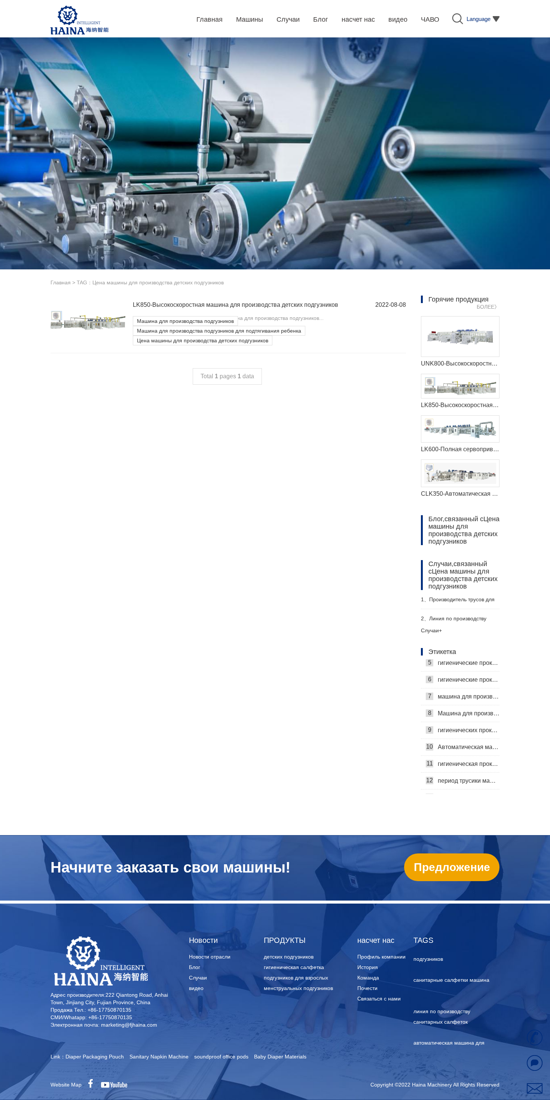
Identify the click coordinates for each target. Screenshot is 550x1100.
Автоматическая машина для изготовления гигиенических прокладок (462, 733)
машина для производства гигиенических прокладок (463, 682)
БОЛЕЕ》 (488, 307)
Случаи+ (431, 630)
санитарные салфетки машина (451, 966)
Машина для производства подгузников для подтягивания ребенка (219, 331)
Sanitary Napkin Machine (159, 1057)
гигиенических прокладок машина (463, 716)
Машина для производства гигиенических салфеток (463, 699)
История (367, 967)
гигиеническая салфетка (294, 967)
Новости (203, 940)
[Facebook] (93, 1085)
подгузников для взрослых (296, 978)
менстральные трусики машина (462, 783)
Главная (61, 282)
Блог (194, 967)
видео (196, 988)
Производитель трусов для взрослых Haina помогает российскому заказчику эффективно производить (458, 602)
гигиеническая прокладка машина (463, 750)
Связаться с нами (379, 999)
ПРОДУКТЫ (285, 940)
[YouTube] (116, 1085)
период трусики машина (462, 767)
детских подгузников (289, 957)
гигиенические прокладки (463, 666)
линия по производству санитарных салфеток (441, 1002)
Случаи (198, 978)
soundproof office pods (221, 1057)
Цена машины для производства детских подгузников (202, 340)
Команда (368, 978)
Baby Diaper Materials (280, 1057)
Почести (367, 988)
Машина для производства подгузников (185, 321)
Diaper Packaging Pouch (94, 1057)
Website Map (66, 1085)
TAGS (423, 940)
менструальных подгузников (298, 988)
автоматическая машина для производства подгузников (449, 1034)
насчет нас (375, 940)
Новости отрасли (209, 957)
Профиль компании (381, 957)
